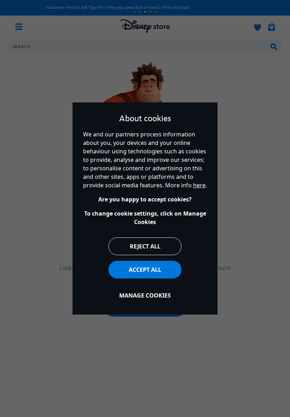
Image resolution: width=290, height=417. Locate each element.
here (199, 185)
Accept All (145, 270)
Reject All (145, 246)
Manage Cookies (145, 295)
